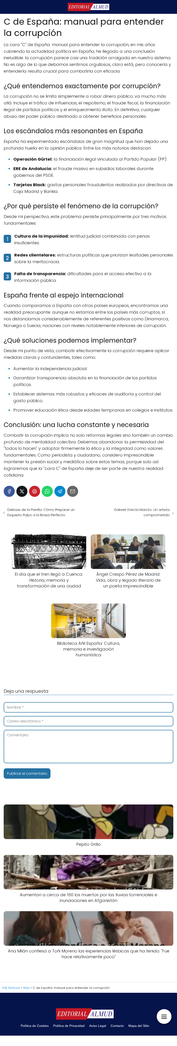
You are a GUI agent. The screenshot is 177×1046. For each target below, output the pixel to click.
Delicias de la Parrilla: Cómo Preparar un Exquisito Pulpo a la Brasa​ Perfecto (41, 512)
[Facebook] (9, 491)
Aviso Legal (97, 1026)
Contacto (117, 1026)
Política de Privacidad (69, 1026)
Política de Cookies (35, 1026)
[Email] (72, 491)
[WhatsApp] (47, 491)
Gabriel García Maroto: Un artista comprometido (142, 512)
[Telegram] (59, 491)
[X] (21, 491)
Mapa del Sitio (138, 1026)
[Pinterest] (34, 491)
